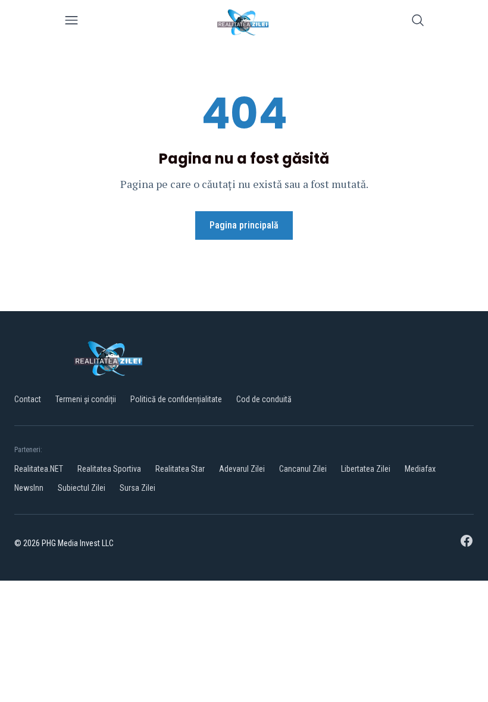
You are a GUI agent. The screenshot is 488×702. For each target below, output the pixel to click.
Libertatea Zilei (365, 469)
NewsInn (28, 488)
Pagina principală (244, 225)
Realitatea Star (180, 469)
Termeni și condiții (85, 399)
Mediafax (420, 469)
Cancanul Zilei (303, 469)
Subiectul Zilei (81, 488)
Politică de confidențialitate (176, 399)
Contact (27, 399)
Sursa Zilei (137, 488)
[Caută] (418, 22)
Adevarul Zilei (242, 469)
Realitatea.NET (38, 469)
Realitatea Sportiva (109, 469)
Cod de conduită (264, 399)
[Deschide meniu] (71, 22)
